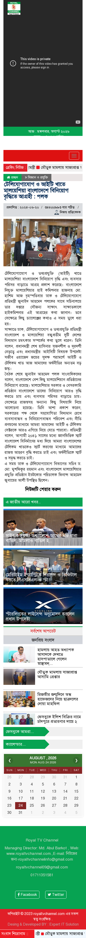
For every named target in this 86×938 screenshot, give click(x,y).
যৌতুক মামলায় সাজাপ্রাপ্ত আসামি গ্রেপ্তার (57, 674)
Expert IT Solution (64, 924)
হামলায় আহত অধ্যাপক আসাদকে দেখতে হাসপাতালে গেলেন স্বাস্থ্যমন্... (55, 656)
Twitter (57, 894)
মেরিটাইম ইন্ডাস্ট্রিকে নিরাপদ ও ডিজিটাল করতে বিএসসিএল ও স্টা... (41, 577)
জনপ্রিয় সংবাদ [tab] (43, 640)
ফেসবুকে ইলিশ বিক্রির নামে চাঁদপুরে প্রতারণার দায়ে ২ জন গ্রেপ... (59, 721)
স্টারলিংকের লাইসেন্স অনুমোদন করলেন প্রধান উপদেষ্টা (40, 616)
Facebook (28, 894)
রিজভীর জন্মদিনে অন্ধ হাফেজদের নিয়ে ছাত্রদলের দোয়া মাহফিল (57, 699)
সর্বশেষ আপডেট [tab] (43, 631)
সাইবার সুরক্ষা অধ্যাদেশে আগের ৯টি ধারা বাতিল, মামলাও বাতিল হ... (41, 538)
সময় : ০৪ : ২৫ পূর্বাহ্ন (49, 137)
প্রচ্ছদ (14, 177)
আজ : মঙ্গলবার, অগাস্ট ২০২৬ (48, 131)
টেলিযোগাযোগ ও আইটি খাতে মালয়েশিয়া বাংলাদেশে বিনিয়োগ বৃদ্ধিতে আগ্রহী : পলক (36, 190)
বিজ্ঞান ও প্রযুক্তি (38, 177)
